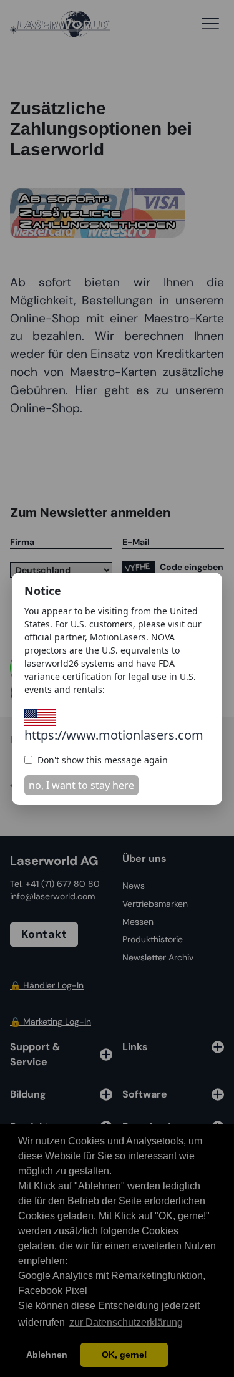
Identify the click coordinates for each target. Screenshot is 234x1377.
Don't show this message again (102, 760)
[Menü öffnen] (210, 23)
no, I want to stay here (81, 785)
